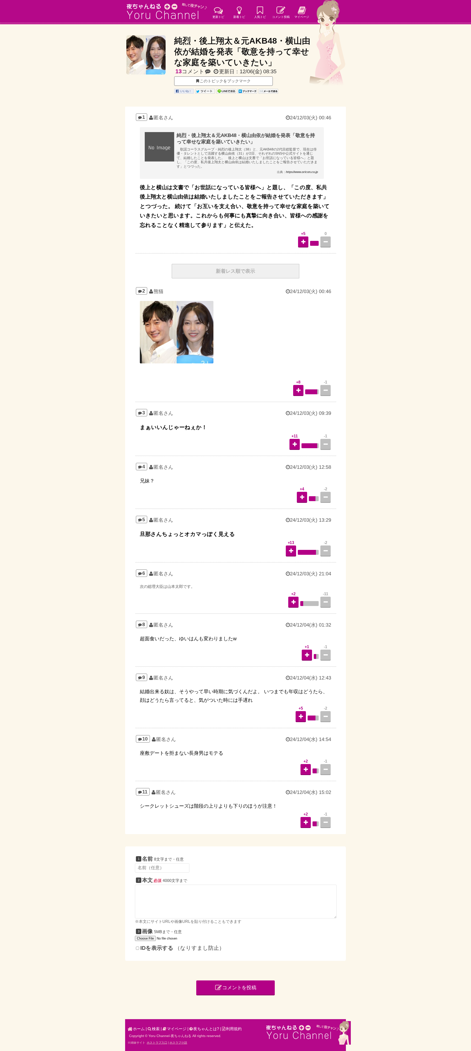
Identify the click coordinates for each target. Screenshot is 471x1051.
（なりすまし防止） (182, 948)
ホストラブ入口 (157, 1042)
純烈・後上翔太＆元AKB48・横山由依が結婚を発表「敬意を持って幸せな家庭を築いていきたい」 (242, 51)
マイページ (176, 1029)
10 (145, 739)
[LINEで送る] (226, 92)
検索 (156, 1029)
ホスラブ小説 (178, 1042)
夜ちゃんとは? (206, 1029)
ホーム (139, 1029)
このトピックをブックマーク (225, 81)
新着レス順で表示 (235, 271)
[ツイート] (205, 92)
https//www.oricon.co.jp (302, 172)
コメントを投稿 (239, 987)
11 (144, 791)
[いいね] (184, 92)
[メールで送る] (268, 92)
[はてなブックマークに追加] (247, 92)
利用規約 (234, 1029)
